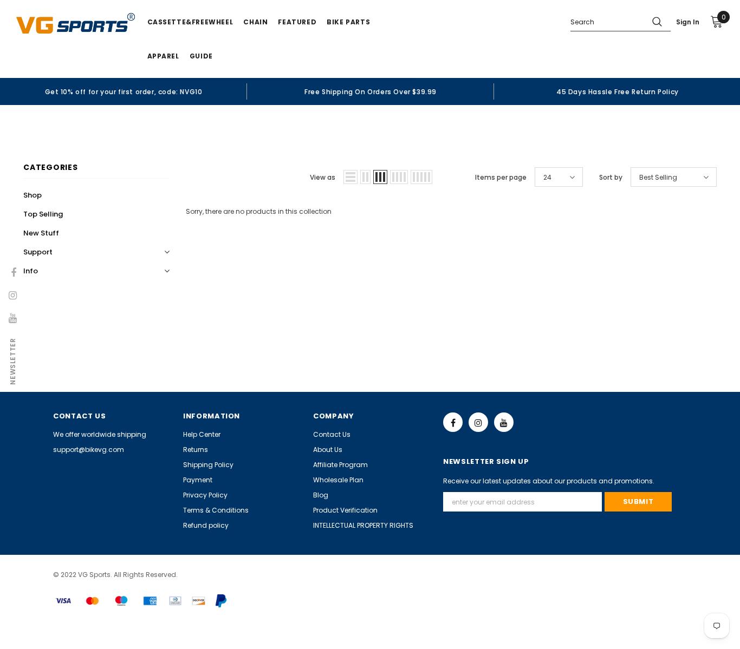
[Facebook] (453, 422)
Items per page (501, 177)
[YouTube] (504, 422)
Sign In (687, 22)
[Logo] (75, 23)
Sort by (610, 177)
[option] (123, 91)
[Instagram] (478, 422)
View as (322, 177)
